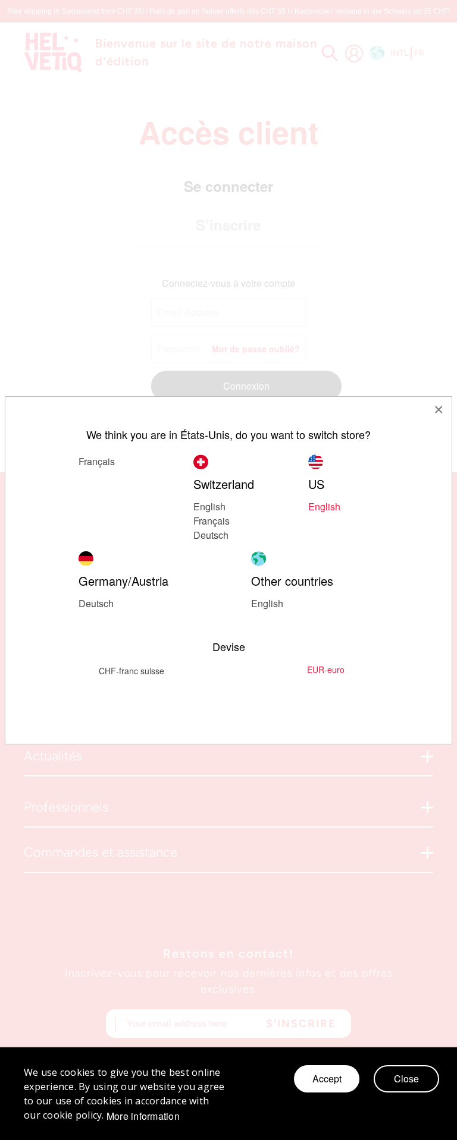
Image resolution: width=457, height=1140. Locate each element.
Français (97, 461)
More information (143, 1116)
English (267, 603)
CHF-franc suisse (131, 671)
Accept (327, 1078)
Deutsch (210, 535)
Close (406, 1078)
